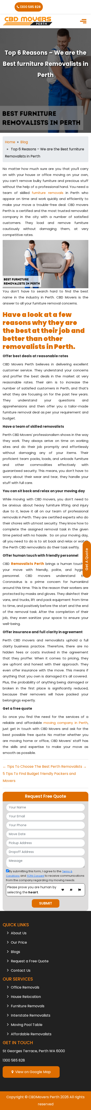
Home (10, 142)
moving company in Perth (66, 722)
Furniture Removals (27, 1006)
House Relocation (26, 996)
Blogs (15, 951)
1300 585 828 (30, 7)
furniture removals (47, 192)
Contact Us (20, 970)
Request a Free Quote (30, 961)
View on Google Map (32, 1071)
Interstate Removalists (30, 1015)
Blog (24, 142)
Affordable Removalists (31, 1034)
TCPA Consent (35, 876)
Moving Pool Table (26, 1024)
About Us (19, 933)
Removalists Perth (27, 563)
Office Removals (25, 987)
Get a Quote (86, 559)
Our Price (19, 942)
